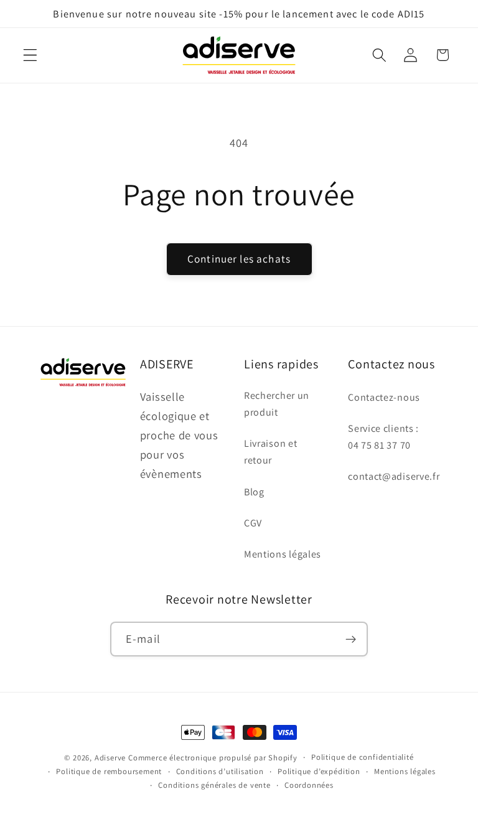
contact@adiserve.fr (393, 476)
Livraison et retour (270, 452)
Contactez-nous (384, 397)
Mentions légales (282, 554)
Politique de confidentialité (362, 757)
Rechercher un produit (276, 404)
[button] (30, 55)
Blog (254, 491)
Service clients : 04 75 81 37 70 (383, 437)
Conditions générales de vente (214, 785)
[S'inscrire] (351, 639)
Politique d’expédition (319, 771)
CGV (253, 523)
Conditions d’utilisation (220, 771)
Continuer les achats (239, 258)
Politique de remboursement (109, 771)
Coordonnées (309, 785)
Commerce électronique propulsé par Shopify (213, 757)
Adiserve (110, 757)
